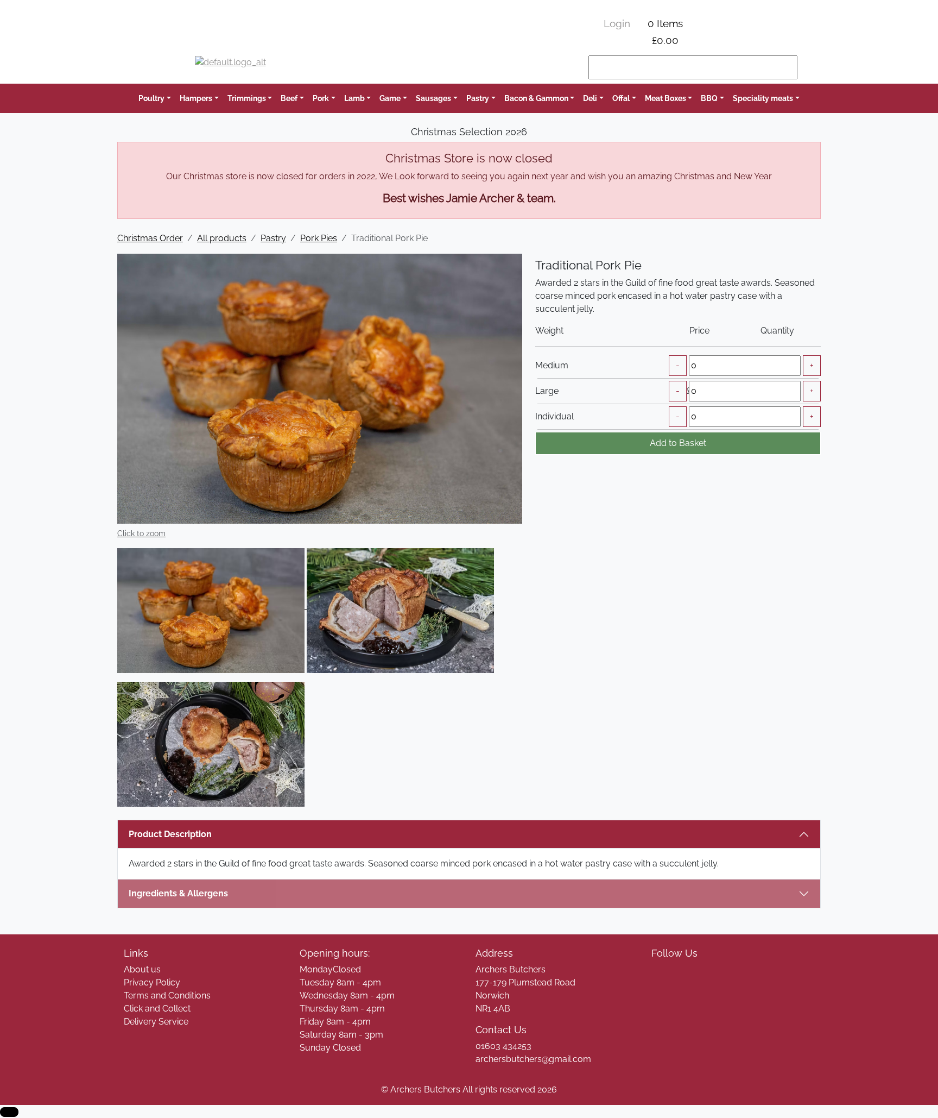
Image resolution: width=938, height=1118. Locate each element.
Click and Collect (157, 1008)
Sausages (433, 98)
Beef (289, 98)
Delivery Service (156, 1021)
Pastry (477, 98)
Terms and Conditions (167, 995)
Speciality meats (763, 98)
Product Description (170, 834)
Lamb (354, 98)
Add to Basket (678, 443)
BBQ (709, 98)
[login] (230, 67)
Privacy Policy (152, 982)
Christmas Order (150, 238)
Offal (621, 98)
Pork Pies (318, 238)
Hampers (196, 98)
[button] (9, 1112)
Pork (321, 98)
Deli (590, 98)
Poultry (151, 98)
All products (221, 238)
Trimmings (246, 98)
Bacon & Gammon (536, 98)
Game (390, 98)
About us (142, 969)
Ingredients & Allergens (184, 893)
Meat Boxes (665, 98)
